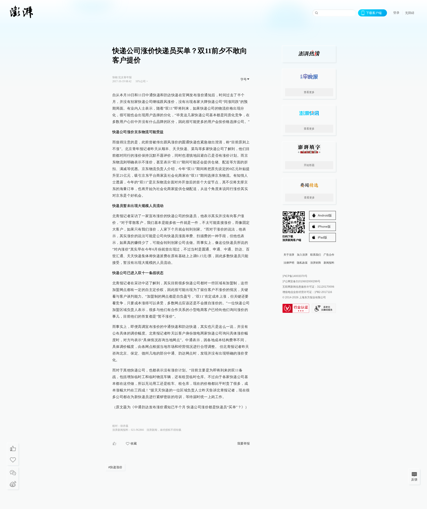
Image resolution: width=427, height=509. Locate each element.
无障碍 (409, 13)
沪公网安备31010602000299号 (301, 281)
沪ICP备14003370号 (294, 276)
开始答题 (309, 165)
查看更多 (309, 92)
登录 (396, 12)
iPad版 (322, 237)
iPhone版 (324, 226)
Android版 (325, 215)
